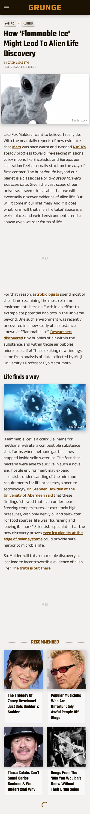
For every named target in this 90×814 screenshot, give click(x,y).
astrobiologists (46, 294)
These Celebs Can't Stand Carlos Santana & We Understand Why (23, 781)
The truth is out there (31, 568)
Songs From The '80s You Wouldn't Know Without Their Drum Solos (66, 781)
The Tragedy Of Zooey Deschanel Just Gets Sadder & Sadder (23, 704)
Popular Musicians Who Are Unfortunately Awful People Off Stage (66, 706)
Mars (16, 147)
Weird (10, 23)
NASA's (79, 147)
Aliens (28, 23)
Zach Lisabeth (18, 62)
